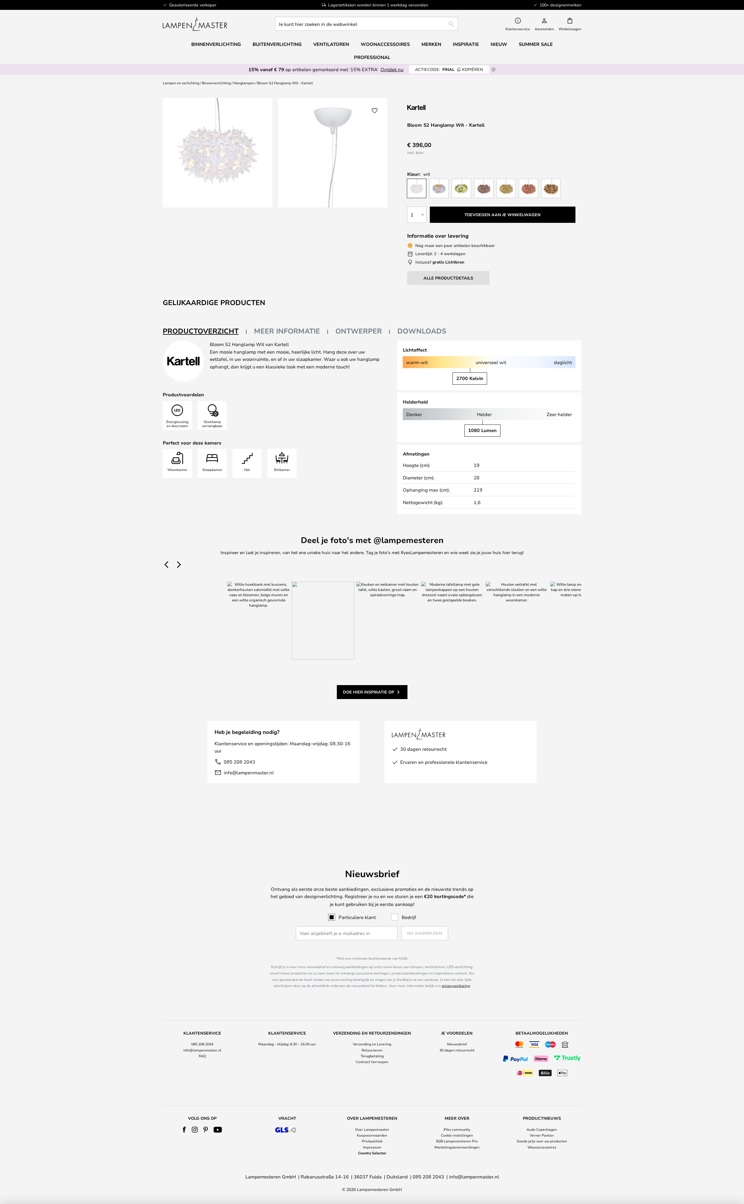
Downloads (421, 331)
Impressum (372, 1147)
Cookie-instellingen (457, 1135)
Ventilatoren (331, 44)
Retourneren (372, 1050)
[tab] (205, 331)
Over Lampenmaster (372, 1129)
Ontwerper (358, 331)
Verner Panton (542, 1135)
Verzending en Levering (372, 1044)
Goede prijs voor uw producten (542, 1141)
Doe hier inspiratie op (368, 692)
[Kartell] (436, 107)
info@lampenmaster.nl (249, 772)
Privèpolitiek (372, 1141)
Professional (372, 57)
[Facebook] (184, 1130)
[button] (374, 111)
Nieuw (499, 44)
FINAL (449, 69)
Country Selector (372, 1153)
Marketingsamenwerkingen (457, 1147)
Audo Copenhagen (542, 1129)
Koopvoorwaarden (372, 1135)
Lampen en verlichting (181, 82)
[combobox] (366, 24)
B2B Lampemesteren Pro (457, 1141)
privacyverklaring (456, 985)
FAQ (202, 1056)
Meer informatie (287, 331)
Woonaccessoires (541, 1147)
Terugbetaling (372, 1056)
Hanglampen (244, 82)
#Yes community (456, 1129)
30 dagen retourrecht (457, 1050)
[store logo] (195, 24)
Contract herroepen (372, 1061)
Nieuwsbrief (457, 1044)
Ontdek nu (391, 69)
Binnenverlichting (216, 82)
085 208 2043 (239, 762)
